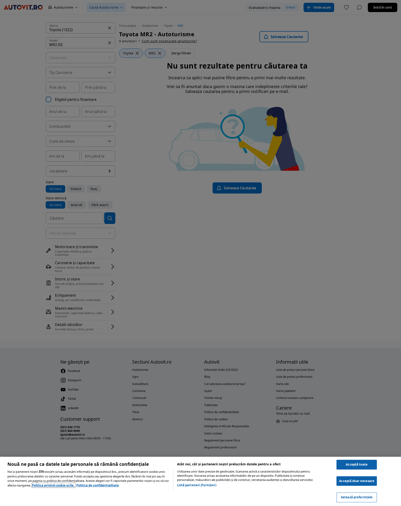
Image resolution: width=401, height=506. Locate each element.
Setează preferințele (357, 497)
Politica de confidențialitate (97, 485)
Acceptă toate (357, 464)
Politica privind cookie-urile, (53, 485)
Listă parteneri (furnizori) (196, 485)
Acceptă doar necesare (356, 481)
